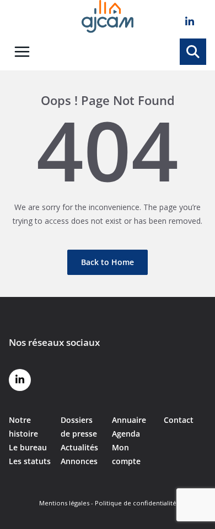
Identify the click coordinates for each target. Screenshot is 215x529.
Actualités (79, 447)
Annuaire (129, 420)
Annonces (79, 461)
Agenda (126, 433)
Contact (179, 420)
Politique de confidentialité (135, 503)
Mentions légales (64, 503)
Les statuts (30, 461)
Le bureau (28, 447)
